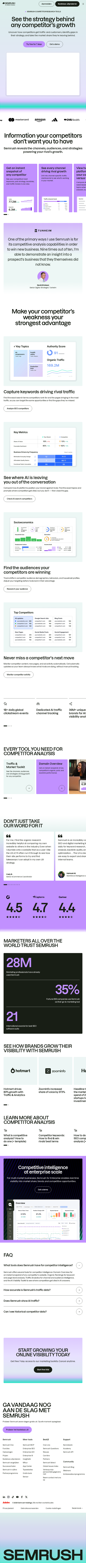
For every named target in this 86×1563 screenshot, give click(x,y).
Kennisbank (67, 1445)
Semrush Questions (51, 1448)
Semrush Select (49, 1463)
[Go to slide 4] (11, 725)
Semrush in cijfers (10, 1470)
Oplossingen (8, 1452)
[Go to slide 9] (19, 884)
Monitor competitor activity (18, 675)
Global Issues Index (50, 1466)
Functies (6, 1448)
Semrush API (68, 1452)
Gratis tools (27, 1473)
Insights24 (27, 1459)
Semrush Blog (68, 1467)
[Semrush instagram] (8, 1497)
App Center (27, 1466)
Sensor (25, 1477)
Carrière (46, 1456)
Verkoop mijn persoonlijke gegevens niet (52, 1472)
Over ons (46, 1445)
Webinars (67, 1471)
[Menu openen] (83, 4)
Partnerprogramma (10, 1473)
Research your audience (17, 589)
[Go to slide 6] (14, 884)
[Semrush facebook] (22, 1497)
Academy (67, 1448)
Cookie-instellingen (53, 1508)
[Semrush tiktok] (13, 1497)
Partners (46, 1459)
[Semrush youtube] (17, 1497)
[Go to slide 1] (5, 214)
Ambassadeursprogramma (74, 1474)
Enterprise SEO (29, 1448)
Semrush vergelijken (11, 1463)
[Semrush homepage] (8, 3)
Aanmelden (47, 4)
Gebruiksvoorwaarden (30, 1508)
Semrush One (8, 1445)
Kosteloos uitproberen (67, 4)
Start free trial (43, 1370)
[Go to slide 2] (8, 214)
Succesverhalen (9, 1466)
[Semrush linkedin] (4, 1497)
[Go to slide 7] (16, 884)
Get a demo (55, 44)
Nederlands (76, 1508)
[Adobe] (6, 1502)
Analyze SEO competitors (18, 409)
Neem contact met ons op (52, 1479)
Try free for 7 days (34, 44)
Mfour (25, 1463)
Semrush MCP (28, 1445)
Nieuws (46, 1452)
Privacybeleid (8, 1508)
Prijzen (5, 1456)
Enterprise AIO (28, 1452)
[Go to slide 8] (17, 884)
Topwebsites (28, 1470)
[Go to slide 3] (9, 725)
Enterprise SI (28, 1456)
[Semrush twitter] (26, 1497)
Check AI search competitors (19, 499)
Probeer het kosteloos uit (17, 1430)
